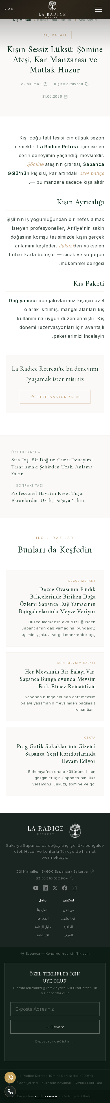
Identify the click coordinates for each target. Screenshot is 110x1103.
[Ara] (10, 1091)
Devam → (55, 1027)
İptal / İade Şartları (23, 1083)
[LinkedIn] (45, 888)
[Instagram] (74, 888)
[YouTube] (35, 888)
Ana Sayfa (88, 20)
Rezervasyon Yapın (59, 397)
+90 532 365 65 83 (52, 878)
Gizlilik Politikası (88, 1083)
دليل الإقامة (42, 927)
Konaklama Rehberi (54, 20)
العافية (68, 927)
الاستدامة (42, 935)
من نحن (68, 910)
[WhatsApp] (10, 1077)
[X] (55, 888)
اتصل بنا (42, 910)
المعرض (43, 918)
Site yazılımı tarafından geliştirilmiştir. (55, 1096)
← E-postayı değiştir (55, 1041)
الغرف (68, 935)
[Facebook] (64, 888)
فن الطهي (68, 918)
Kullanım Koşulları (56, 1083)
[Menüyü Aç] (99, 9)
